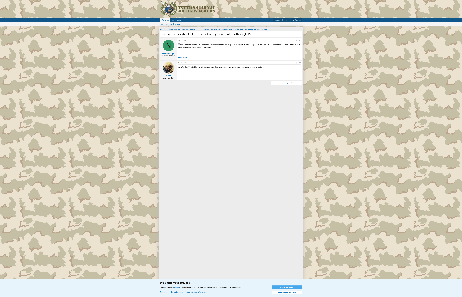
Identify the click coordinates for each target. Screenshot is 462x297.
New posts (164, 24)
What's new (177, 20)
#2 (300, 63)
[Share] (296, 40)
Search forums (175, 24)
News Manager (168, 53)
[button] (183, 20)
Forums (165, 20)
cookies (177, 287)
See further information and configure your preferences (183, 292)
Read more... (183, 57)
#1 (300, 41)
